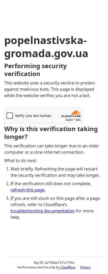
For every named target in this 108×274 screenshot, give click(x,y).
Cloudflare (67, 267)
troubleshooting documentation (42, 211)
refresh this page (27, 190)
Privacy (85, 267)
